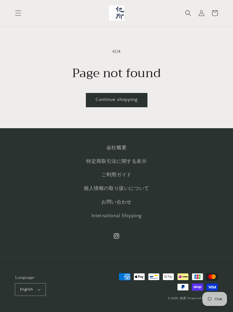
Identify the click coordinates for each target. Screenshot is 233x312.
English (26, 289)
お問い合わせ (116, 202)
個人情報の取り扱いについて (116, 188)
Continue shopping (117, 99)
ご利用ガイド (116, 174)
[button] (18, 13)
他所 (183, 298)
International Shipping (116, 215)
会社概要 (116, 147)
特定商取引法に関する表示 (116, 161)
